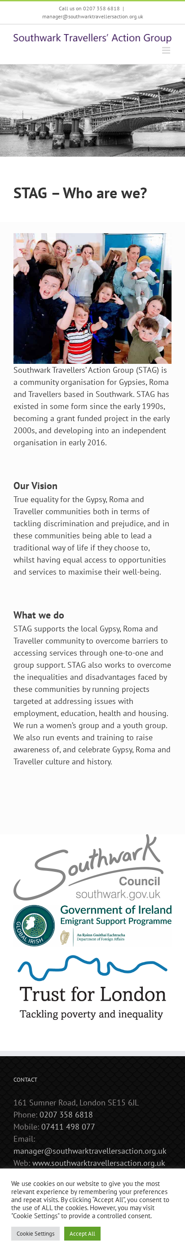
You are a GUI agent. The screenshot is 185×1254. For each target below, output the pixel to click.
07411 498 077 (68, 1127)
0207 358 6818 (66, 1114)
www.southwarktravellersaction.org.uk (98, 1163)
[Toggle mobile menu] (167, 50)
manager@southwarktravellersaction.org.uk (92, 16)
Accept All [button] (82, 1233)
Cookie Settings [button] (35, 1233)
